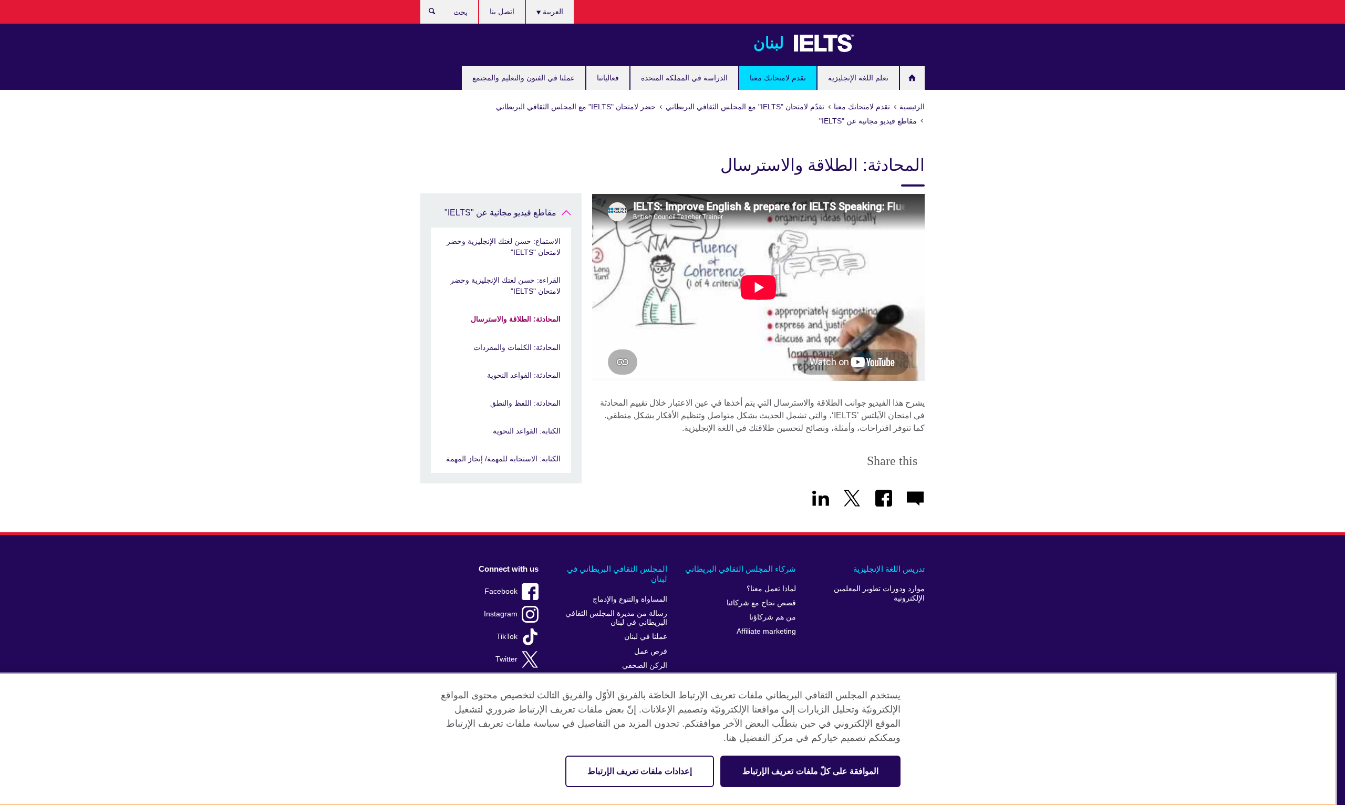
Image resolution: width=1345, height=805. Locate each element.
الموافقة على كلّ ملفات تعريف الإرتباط (810, 771)
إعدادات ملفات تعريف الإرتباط (639, 771)
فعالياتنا (608, 78)
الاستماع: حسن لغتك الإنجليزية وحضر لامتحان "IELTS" (504, 246)
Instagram (501, 614)
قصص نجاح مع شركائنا (761, 603)
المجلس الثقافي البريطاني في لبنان (617, 574)
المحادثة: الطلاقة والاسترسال (516, 319)
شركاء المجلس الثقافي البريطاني (740, 568)
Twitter (506, 659)
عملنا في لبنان (645, 637)
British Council (894, 43)
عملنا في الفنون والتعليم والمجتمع (523, 78)
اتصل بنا (502, 11)
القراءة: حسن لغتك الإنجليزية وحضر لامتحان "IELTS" (505, 285)
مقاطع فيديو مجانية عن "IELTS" (500, 212)
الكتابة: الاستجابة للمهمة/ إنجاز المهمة (503, 459)
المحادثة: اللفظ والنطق (525, 403)
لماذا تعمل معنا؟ (771, 589)
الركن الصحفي (644, 665)
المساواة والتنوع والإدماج (630, 599)
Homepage (912, 78)
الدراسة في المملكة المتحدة (684, 78)
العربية (552, 11)
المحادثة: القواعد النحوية (524, 375)
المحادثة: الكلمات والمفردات (517, 347)
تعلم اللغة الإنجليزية (858, 78)
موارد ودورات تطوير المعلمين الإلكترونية (879, 593)
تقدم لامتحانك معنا (778, 78)
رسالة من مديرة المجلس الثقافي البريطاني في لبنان (616, 618)
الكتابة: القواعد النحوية (527, 431)
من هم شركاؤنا (772, 617)
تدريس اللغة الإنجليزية (889, 568)
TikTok (507, 637)
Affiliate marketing (766, 631)
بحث (426, 13)
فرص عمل (650, 651)
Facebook (501, 591)
